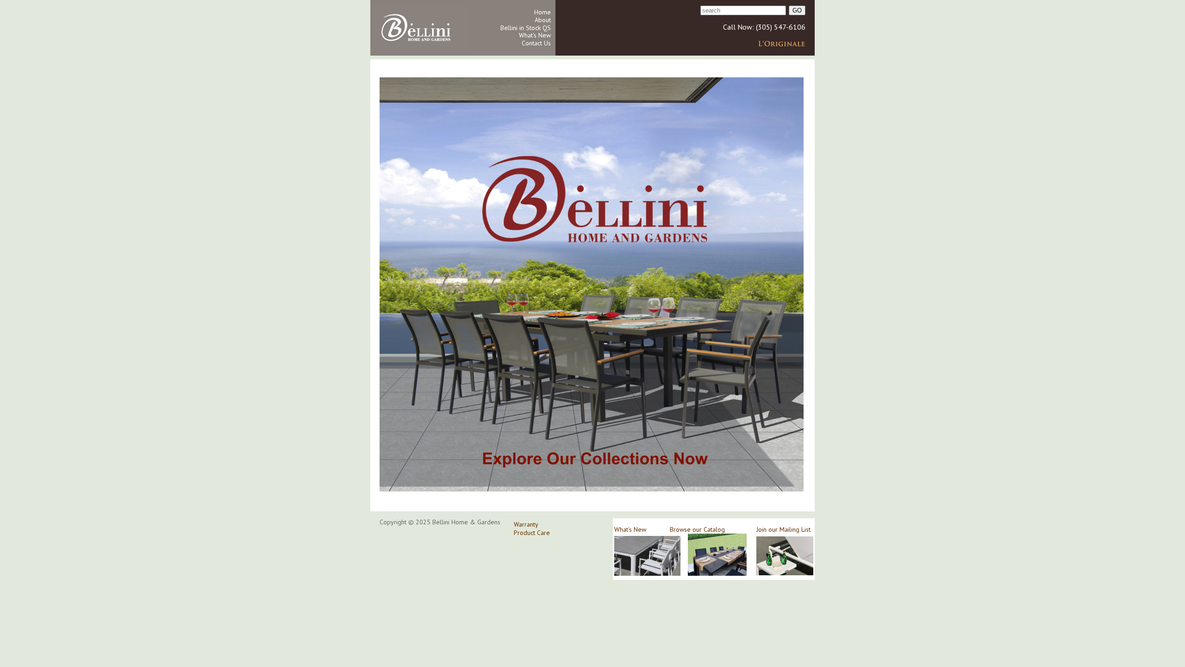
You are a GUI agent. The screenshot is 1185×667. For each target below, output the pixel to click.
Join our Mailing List (783, 529)
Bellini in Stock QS (525, 28)
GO (797, 10)
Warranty (526, 524)
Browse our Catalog (697, 529)
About (543, 20)
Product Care (532, 533)
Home (542, 12)
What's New (535, 35)
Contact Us (536, 43)
